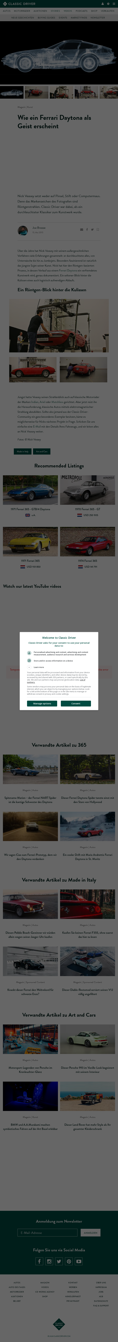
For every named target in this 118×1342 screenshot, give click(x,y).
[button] (59, 667)
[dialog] (59, 671)
